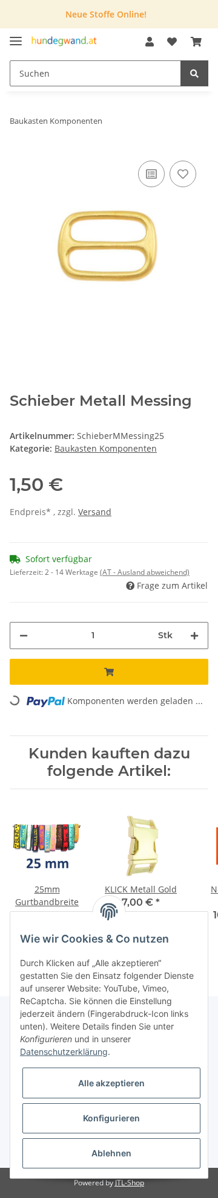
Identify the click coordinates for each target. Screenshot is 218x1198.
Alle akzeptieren (111, 1083)
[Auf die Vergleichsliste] (151, 174)
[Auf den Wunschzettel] (183, 174)
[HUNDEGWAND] (64, 42)
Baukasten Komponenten (105, 448)
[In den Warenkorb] (109, 672)
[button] (149, 42)
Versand (94, 511)
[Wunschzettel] (171, 42)
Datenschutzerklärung (64, 1051)
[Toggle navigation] (16, 35)
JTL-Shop (129, 1182)
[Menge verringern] (23, 636)
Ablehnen (111, 1153)
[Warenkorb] (196, 42)
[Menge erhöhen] (194, 636)
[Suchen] (194, 73)
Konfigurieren (111, 1118)
